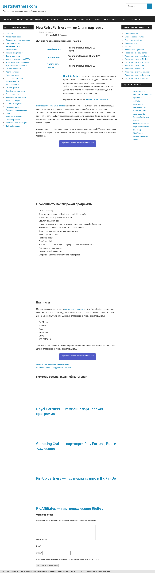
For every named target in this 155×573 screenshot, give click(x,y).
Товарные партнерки (14, 53)
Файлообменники (13, 126)
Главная (7, 19)
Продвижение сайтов (133, 40)
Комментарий (42, 539)
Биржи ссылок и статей (134, 37)
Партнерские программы (28, 19)
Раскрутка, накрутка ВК (134, 65)
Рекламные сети (12, 46)
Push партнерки (12, 81)
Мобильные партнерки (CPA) (18, 59)
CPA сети (9, 33)
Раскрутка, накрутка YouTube (137, 62)
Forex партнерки (12, 75)
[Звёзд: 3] (41, 35)
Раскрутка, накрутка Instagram (137, 56)
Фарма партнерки (13, 56)
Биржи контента (131, 33)
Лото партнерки (12, 107)
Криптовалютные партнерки (17, 62)
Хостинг (128, 46)
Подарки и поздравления (16, 110)
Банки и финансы (13, 88)
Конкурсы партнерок (105, 19)
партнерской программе (75, 309)
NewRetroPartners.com (97, 99)
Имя (38, 546)
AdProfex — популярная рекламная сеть (139, 104)
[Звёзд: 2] (39, 35)
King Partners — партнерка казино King (52, 364)
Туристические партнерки (16, 123)
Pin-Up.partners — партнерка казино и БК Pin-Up (76, 478)
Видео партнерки (13, 100)
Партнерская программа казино (50, 106)
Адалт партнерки (13, 72)
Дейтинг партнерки (13, 69)
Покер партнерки (13, 119)
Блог (123, 19)
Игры (8, 113)
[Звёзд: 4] (43, 35)
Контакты (135, 19)
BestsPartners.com (20, 6)
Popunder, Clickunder (14, 78)
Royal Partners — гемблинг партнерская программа (142, 94)
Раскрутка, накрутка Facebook (137, 72)
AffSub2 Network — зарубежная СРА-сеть (54, 367)
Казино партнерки (46, 32)
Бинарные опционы (14, 104)
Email (39, 553)
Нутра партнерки (13, 43)
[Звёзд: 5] (45, 35)
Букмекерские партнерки (16, 65)
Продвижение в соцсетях (75, 19)
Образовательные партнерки (18, 40)
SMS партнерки (12, 84)
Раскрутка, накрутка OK (134, 69)
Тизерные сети (12, 49)
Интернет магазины (14, 116)
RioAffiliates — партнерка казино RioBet (69, 508)
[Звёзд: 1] (37, 35)
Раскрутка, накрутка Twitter (136, 78)
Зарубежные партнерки (15, 91)
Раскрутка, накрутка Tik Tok (136, 59)
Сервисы (51, 19)
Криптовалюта (131, 43)
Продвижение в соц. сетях (136, 53)
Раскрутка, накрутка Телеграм (137, 75)
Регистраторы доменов (134, 49)
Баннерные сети (12, 94)
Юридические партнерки (16, 97)
